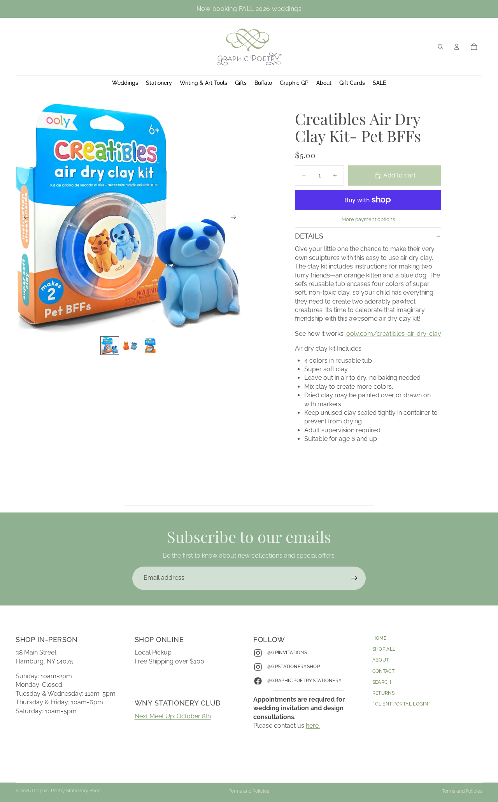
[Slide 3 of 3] (150, 345)
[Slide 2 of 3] (130, 345)
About (380, 660)
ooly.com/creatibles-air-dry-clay (393, 333)
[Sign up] (354, 578)
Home (379, 638)
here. (313, 725)
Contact (383, 671)
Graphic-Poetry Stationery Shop (66, 790)
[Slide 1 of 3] (109, 345)
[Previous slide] (24, 218)
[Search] (440, 46)
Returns (383, 693)
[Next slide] (235, 218)
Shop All (384, 649)
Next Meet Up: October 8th (173, 716)
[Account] (456, 46)
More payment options (368, 219)
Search (381, 682)
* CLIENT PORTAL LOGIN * (401, 704)
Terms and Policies (249, 791)
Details (309, 236)
